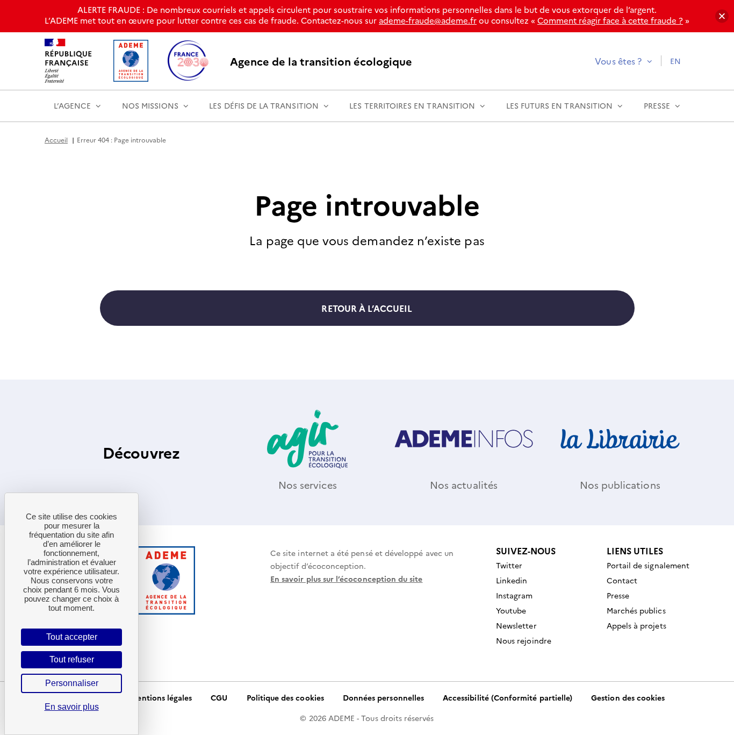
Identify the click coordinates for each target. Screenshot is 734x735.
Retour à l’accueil (366, 308)
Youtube (511, 610)
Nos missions (150, 105)
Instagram (514, 595)
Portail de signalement (648, 565)
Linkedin (511, 580)
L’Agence (72, 105)
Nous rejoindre (523, 640)
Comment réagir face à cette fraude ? (610, 20)
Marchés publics (636, 610)
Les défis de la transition (264, 105)
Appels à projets (636, 625)
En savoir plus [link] (72, 706)
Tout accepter (71, 636)
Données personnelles (383, 697)
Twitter (509, 565)
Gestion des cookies (628, 697)
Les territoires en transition (412, 105)
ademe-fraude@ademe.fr (428, 20)
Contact (622, 580)
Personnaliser (71, 683)
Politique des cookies (285, 697)
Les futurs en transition (559, 105)
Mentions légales (161, 697)
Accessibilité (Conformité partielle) (507, 697)
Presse (657, 105)
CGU (219, 697)
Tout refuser (71, 659)
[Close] (722, 16)
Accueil (56, 139)
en (675, 60)
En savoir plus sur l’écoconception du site (346, 578)
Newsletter (516, 625)
